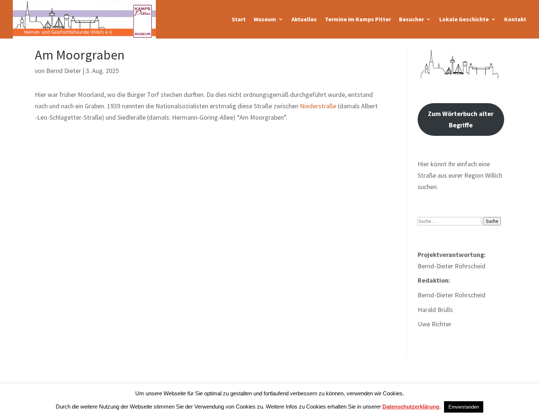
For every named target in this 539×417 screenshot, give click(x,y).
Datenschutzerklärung (410, 406)
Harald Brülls (435, 309)
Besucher (411, 19)
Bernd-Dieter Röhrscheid (451, 295)
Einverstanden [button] (463, 407)
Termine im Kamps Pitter (358, 19)
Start (239, 19)
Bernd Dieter (63, 70)
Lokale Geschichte (464, 19)
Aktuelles (304, 19)
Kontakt (515, 19)
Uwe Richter (434, 324)
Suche (492, 221)
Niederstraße (318, 106)
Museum (265, 19)
